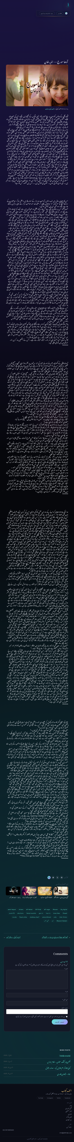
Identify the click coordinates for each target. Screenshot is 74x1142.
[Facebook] (61, 877)
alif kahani (29, 909)
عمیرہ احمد (46, 921)
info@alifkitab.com (66, 1133)
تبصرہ (66, 969)
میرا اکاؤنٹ (69, 1120)
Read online (23, 917)
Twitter (59, 1098)
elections (20, 913)
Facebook (67, 1098)
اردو (53, 921)
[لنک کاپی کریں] (49, 877)
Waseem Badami (62, 921)
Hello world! (64, 1055)
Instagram (50, 1098)
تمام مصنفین (69, 1111)
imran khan (56, 913)
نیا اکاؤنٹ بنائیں (47, 13)
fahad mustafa (31, 913)
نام (66, 991)
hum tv (48, 913)
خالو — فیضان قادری (63, 1074)
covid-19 (11, 913)
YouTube (40, 1098)
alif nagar (47, 909)
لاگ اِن (60, 13)
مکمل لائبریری (68, 1108)
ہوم (71, 1106)
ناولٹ (46, 109)
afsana (21, 909)
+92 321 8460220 (8, 1130)
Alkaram (55, 909)
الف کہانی (51, 109)
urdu (55, 917)
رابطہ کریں (69, 1127)
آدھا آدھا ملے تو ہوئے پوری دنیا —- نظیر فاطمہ (55, 937)
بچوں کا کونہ (69, 1117)
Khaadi (65, 913)
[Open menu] (66, 13)
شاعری (70, 1114)
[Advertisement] (37, 34)
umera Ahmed (46, 917)
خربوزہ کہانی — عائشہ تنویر (13, 937)
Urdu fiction (63, 917)
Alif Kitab (38, 909)
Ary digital (64, 909)
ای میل (65, 1000)
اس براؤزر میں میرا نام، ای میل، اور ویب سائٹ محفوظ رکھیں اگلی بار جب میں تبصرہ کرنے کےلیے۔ (40, 1016)
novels (14, 917)
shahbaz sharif (34, 917)
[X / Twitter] (57, 877)
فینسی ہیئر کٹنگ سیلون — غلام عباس (58, 1061)
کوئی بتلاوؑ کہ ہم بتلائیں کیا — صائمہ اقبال (58, 1068)
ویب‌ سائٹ (65, 1008)
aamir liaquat (12, 909)
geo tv (41, 913)
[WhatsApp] (53, 877)
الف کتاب (67, 5)
